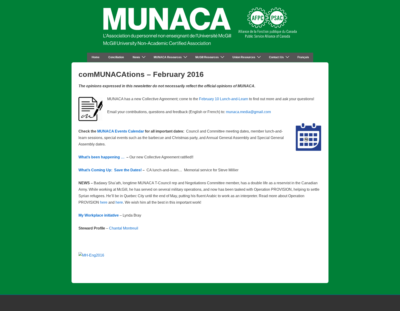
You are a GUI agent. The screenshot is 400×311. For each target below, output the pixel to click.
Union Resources (243, 57)
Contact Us (276, 57)
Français (303, 57)
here (103, 202)
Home (96, 57)
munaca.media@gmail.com (248, 112)
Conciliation (116, 57)
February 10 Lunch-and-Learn (223, 99)
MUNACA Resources (168, 57)
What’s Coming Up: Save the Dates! (110, 170)
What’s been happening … (101, 157)
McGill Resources (207, 57)
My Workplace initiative (98, 215)
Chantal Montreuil (123, 228)
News (136, 57)
